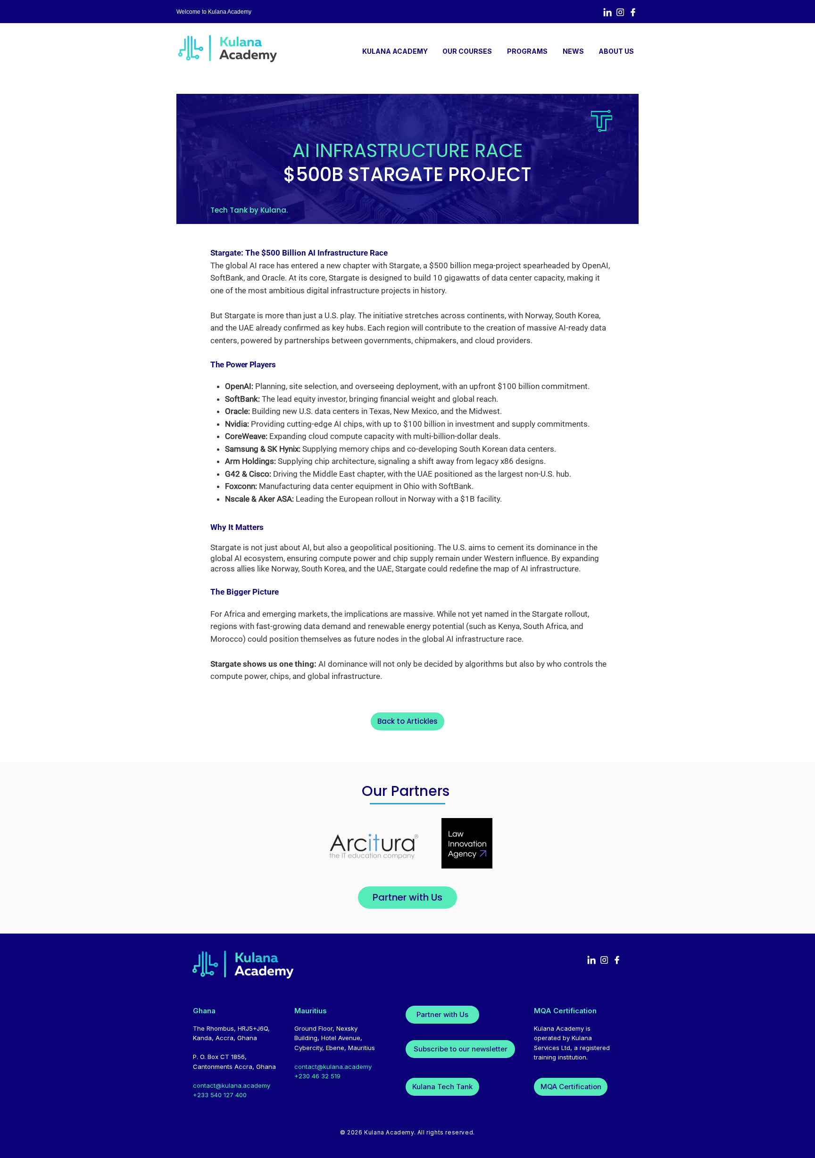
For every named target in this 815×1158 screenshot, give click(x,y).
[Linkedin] (607, 12)
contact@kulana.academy (231, 1085)
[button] (527, 51)
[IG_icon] (620, 12)
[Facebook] (633, 12)
